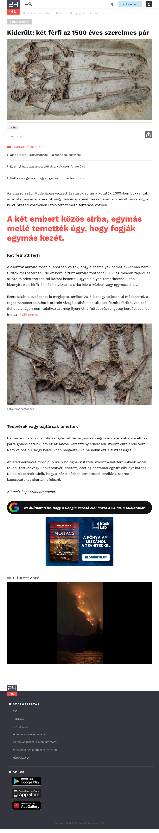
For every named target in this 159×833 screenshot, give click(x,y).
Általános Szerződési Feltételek (35, 750)
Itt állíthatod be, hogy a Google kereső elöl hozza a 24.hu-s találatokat (84, 508)
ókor (62, 13)
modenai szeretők (38, 13)
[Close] (146, 649)
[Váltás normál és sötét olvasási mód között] (112, 4)
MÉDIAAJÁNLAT (22, 757)
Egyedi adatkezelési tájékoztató (35, 742)
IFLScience (27, 314)
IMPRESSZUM (20, 726)
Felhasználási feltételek (30, 734)
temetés (98, 13)
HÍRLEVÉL (18, 719)
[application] (79, 623)
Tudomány (19, 22)
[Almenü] (28, 4)
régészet (78, 13)
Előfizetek (130, 4)
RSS (15, 711)
